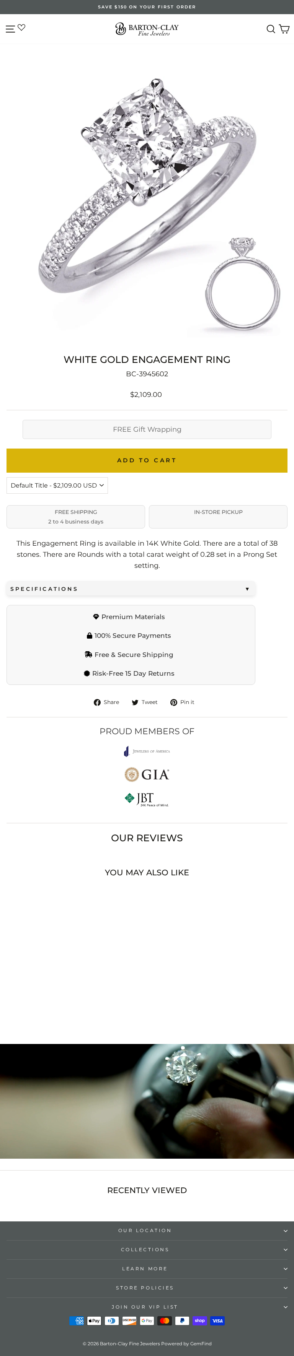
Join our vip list (145, 1307)
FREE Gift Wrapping (147, 429)
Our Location (145, 1230)
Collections (145, 1249)
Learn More (145, 1268)
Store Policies (145, 1288)
